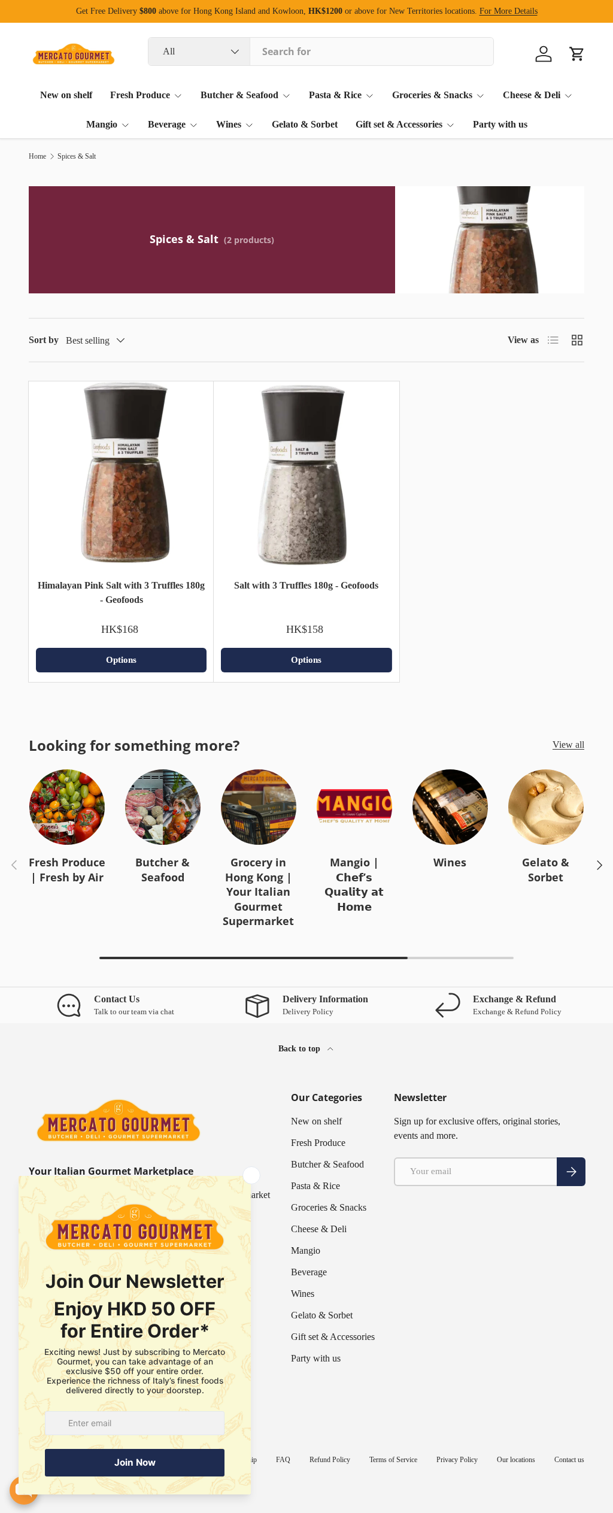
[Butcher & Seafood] (163, 807)
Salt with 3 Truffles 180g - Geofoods (306, 585)
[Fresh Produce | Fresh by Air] (67, 807)
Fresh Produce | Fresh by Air (67, 869)
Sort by (44, 340)
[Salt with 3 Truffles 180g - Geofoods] (306, 473)
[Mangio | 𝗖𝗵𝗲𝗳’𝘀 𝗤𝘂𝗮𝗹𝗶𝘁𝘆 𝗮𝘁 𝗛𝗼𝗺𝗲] (354, 807)
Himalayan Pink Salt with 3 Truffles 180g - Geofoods (121, 592)
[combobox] (320, 51)
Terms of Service (393, 1460)
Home (37, 156)
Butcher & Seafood (162, 869)
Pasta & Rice (315, 1186)
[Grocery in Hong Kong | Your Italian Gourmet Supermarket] (258, 807)
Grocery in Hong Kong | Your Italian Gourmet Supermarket (258, 891)
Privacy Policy (457, 1460)
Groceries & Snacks (328, 1207)
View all (568, 744)
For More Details (509, 11)
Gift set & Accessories (333, 1337)
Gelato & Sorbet (305, 124)
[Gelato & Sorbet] (546, 807)
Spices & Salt (76, 156)
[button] (577, 54)
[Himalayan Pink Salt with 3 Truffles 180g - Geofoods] (121, 473)
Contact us (569, 1460)
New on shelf (66, 95)
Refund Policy (329, 1460)
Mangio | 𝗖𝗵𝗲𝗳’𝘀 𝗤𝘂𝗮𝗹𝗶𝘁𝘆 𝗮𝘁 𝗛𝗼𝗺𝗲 (354, 884)
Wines (449, 862)
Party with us (500, 124)
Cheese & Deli (319, 1229)
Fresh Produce (318, 1143)
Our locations (516, 1460)
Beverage (309, 1272)
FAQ (283, 1460)
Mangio (305, 1250)
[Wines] (450, 807)
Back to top (300, 1048)
